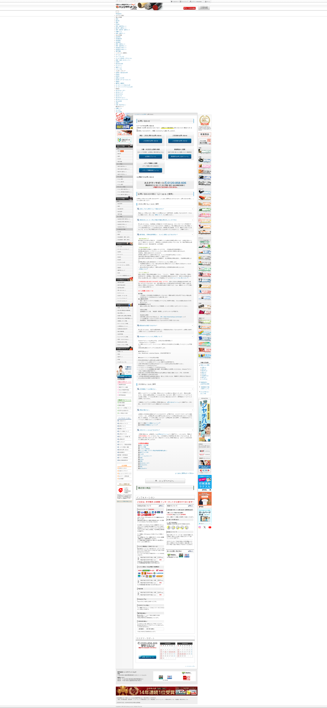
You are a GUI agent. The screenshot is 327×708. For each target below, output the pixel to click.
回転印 (117, 81)
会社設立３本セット (121, 47)
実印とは (204, 369)
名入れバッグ (119, 92)
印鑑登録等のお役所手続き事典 (204, 383)
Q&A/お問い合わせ (123, 449)
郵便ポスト (208, 314)
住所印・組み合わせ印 (122, 72)
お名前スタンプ (208, 217)
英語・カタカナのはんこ (123, 339)
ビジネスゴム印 (121, 262)
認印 (117, 22)
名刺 (117, 103)
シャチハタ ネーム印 (207, 194)
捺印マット (120, 356)
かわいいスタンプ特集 (123, 344)
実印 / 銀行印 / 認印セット (124, 169)
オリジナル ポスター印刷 (206, 276)
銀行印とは (204, 370)
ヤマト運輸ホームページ (152, 423)
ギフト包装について (124, 431)
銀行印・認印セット (121, 28)
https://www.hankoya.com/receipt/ (173, 316)
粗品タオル (208, 335)
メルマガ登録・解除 (124, 447)
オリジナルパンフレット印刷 (205, 282)
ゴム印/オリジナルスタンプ (205, 200)
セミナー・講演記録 (124, 476)
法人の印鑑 (121, 198)
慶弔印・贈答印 (120, 83)
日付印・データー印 (122, 295)
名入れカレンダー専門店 (206, 323)
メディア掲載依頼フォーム (150, 170)
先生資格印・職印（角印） (124, 239)
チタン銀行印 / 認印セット (124, 194)
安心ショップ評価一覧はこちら (124, 501)
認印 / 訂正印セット (122, 174)
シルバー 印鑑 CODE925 (206, 185)
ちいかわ (118, 110)
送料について (122, 426)
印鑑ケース (119, 31)
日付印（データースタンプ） (123, 79)
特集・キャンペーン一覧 (123, 307)
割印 (119, 234)
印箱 (119, 359)
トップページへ (166, 481)
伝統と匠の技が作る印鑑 (206, 173)
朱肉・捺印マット (120, 33)
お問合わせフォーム (162, 434)
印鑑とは (204, 367)
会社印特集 (120, 334)
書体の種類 (122, 405)
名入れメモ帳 (208, 340)
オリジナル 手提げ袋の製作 (205, 357)
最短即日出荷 (122, 384)
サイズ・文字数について (125, 408)
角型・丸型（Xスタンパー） (123, 60)
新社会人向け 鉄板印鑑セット (125, 318)
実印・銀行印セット (121, 26)
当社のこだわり (123, 468)
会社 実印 (120, 203)
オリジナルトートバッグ (206, 329)
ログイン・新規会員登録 (125, 444)
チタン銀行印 (121, 181)
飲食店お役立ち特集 (122, 342)
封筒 (141, 461)
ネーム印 (120, 246)
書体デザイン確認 (123, 387)
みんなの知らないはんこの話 (204, 392)
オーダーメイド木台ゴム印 (123, 85)
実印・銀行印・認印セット (123, 29)
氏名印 (117, 74)
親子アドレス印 (144, 452)
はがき (142, 459)
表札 (141, 466)
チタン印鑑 (143, 447)
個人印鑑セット (121, 313)
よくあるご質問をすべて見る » (184, 473)
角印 (119, 206)
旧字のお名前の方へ (124, 410)
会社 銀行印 (120, 209)
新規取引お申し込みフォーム (180, 156)
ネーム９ (118, 54)
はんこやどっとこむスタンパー (205, 228)
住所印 (117, 62)
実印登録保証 (122, 395)
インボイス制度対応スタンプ (124, 275)
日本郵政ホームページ (151, 425)
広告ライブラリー (123, 470)
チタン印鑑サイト (207, 162)
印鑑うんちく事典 (204, 365)
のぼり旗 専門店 (207, 352)
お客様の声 (122, 439)
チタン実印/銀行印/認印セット (125, 192)
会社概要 (121, 478)
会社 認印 (120, 211)
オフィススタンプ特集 (123, 323)
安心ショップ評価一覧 (124, 436)
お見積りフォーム (150, 156)
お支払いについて (123, 423)
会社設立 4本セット (122, 227)
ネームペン (119, 65)
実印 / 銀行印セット (122, 166)
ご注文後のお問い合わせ (179, 141)
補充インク (119, 67)
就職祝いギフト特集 (122, 321)
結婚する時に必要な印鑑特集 (124, 315)
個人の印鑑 (121, 146)
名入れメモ (119, 95)
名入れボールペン (120, 97)
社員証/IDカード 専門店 (206, 271)
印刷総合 (209, 248)
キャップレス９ (120, 56)
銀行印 (117, 21)
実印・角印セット (120, 44)
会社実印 (118, 37)
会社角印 (118, 42)
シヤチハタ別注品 (145, 448)
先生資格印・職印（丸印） (124, 237)
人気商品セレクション (123, 326)
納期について (158, 214)
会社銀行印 (119, 38)
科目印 (117, 76)
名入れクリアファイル (122, 99)
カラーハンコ (121, 293)
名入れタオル (119, 94)
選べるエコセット (122, 290)
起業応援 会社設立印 (122, 328)
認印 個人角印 (121, 287)
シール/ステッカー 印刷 (206, 293)
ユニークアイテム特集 (123, 336)
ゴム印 (142, 454)
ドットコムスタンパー (146, 456)
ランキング (122, 441)
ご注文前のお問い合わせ (150, 141)
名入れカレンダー (120, 90)
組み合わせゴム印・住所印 (205, 205)
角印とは (204, 377)
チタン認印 (120, 184)
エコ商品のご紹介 (123, 413)
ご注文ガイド (122, 420)
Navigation (119, 13)
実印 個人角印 (121, 282)
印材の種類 (122, 402)
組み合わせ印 (119, 63)
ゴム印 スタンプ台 (122, 362)
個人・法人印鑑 (144, 445)
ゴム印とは (204, 379)
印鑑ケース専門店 (207, 179)
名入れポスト (143, 468)
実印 (117, 19)
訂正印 (117, 24)
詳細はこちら (143, 269)
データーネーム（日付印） (124, 265)
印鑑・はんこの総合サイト (205, 153)
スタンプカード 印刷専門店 (205, 265)
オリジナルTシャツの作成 (206, 288)
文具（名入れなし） (121, 104)
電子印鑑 (118, 51)
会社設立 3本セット (122, 224)
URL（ (162, 316)
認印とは (204, 372)
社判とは (204, 374)
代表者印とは (205, 375)
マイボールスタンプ (122, 300)
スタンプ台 (119, 69)
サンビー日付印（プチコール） (124, 58)
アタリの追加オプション (125, 392)
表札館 (209, 308)
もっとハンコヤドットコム (125, 473)
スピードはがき (208, 299)
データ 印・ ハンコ (207, 211)
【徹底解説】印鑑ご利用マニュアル (204, 387)
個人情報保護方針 (123, 460)
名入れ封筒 (119, 101)
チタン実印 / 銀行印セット (124, 189)
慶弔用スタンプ (121, 270)
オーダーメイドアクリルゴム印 (124, 87)
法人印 (119, 231)
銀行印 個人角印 (121, 285)
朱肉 (119, 354)
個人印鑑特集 (121, 331)
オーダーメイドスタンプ (123, 249)
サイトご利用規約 (123, 457)
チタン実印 (120, 179)
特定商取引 (122, 452)
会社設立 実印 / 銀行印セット (124, 221)
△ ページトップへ (190, 666)
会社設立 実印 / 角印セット (124, 219)
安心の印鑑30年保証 (124, 389)
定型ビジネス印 (120, 78)
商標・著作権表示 (123, 455)
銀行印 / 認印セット (122, 171)
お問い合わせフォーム (173, 402)
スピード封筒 (208, 259)
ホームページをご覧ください (179, 278)
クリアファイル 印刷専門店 (205, 346)
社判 (119, 273)
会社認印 (118, 40)
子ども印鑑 (119, 112)
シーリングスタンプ (122, 298)
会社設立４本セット (121, 49)
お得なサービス (123, 434)
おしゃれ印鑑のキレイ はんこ (205, 168)
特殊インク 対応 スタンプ (206, 234)
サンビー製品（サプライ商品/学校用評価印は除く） (154, 450)
